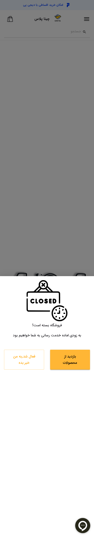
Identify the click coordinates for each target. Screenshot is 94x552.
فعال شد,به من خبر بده (24, 360)
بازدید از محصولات (70, 360)
